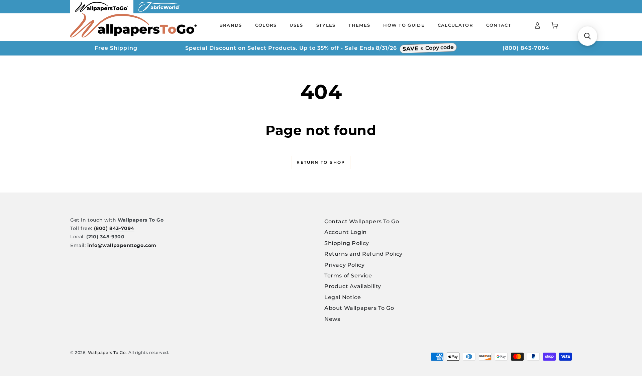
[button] (587, 36)
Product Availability (352, 286)
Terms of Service (348, 275)
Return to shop (321, 162)
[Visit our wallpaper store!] (101, 11)
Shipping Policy (346, 243)
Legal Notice (342, 297)
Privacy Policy (344, 265)
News (332, 319)
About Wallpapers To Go (359, 308)
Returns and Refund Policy (363, 254)
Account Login (345, 232)
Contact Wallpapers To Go (361, 221)
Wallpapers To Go (107, 352)
